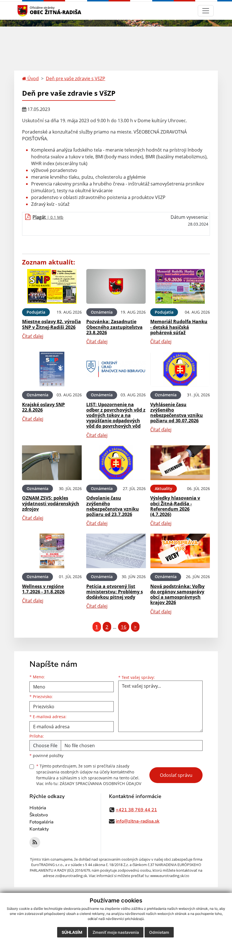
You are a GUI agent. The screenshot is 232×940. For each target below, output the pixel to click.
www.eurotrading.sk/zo (169, 875)
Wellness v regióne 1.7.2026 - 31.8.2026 (43, 589)
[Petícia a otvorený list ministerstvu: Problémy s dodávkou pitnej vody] (116, 551)
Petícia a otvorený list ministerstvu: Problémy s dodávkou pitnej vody (114, 591)
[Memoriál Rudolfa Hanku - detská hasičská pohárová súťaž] (180, 286)
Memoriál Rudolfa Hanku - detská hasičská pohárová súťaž (178, 326)
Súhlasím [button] (72, 932)
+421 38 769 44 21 (136, 810)
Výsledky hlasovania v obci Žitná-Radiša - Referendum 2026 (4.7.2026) (175, 506)
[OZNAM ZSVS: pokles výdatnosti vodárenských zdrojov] (52, 462)
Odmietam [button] (159, 932)
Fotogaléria (41, 822)
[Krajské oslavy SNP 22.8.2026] (52, 369)
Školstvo (38, 815)
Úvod (32, 78)
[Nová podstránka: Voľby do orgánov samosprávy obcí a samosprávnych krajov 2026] (180, 551)
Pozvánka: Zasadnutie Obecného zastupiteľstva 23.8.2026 (114, 326)
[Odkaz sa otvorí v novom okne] (34, 842)
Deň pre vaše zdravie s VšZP (75, 78)
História (37, 808)
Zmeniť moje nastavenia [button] (116, 932)
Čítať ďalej (32, 336)
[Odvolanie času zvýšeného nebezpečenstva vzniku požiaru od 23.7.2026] (116, 462)
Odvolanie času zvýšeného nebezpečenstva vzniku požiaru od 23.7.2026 (112, 506)
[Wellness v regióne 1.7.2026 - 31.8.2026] (52, 551)
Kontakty (39, 829)
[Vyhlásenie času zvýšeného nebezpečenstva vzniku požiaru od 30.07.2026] (180, 369)
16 (123, 627)
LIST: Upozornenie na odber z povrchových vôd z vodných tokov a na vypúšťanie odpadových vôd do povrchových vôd (115, 415)
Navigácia (31, 10)
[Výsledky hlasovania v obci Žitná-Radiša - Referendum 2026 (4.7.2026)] (180, 462)
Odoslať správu (176, 775)
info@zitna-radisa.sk (138, 821)
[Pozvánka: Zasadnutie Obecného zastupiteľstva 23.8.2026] (116, 286)
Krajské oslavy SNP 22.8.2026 (43, 407)
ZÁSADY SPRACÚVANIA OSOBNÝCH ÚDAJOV (100, 783)
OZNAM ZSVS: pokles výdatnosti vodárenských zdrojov (50, 503)
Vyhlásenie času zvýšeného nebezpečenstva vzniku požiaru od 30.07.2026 (176, 412)
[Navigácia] (206, 10)
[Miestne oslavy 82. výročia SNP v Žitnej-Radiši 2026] (52, 286)
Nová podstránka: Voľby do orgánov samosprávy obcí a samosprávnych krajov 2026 (177, 594)
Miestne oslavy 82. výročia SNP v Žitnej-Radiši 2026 (51, 324)
